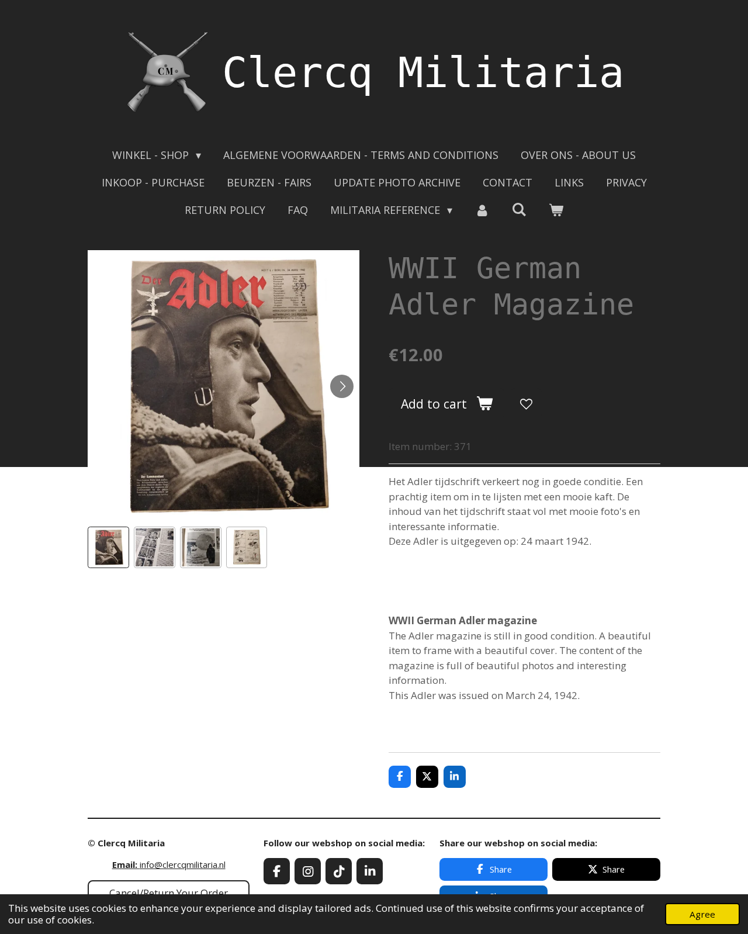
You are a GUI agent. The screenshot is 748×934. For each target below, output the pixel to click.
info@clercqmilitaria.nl (169, 864)
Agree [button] (702, 914)
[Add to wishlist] (526, 403)
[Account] (481, 210)
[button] (108, 547)
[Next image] (342, 386)
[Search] (519, 209)
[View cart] (556, 210)
